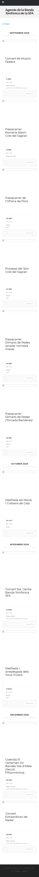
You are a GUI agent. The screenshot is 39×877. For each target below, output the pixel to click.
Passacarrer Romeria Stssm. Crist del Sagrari (16, 132)
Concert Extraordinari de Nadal (16, 817)
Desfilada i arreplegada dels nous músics (17, 672)
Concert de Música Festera (18, 60)
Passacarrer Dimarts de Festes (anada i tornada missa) (17, 344)
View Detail (30, 93)
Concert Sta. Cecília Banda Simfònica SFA (18, 592)
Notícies (17, 871)
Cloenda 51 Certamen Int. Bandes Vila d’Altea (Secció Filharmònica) (18, 766)
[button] (36, 2)
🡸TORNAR (5, 24)
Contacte (24, 871)
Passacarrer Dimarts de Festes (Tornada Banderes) (19, 417)
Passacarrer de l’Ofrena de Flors (16, 199)
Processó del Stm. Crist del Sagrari (17, 270)
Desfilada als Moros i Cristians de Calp (18, 501)
